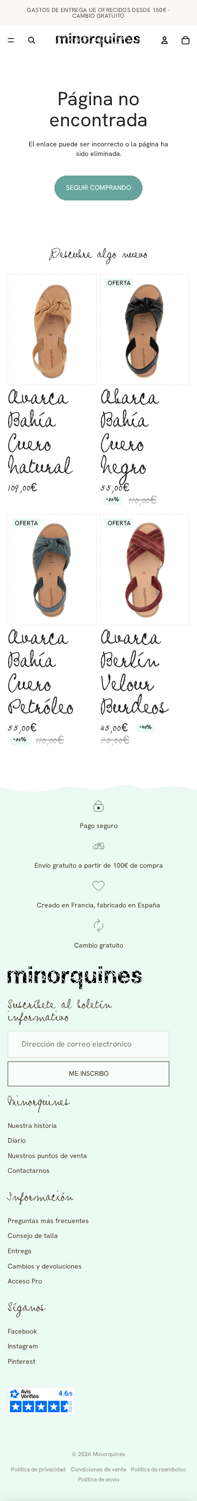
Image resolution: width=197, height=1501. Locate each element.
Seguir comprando (98, 187)
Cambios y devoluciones (45, 1266)
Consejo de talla (33, 1235)
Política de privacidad (38, 1469)
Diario (17, 1140)
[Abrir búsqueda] (31, 40)
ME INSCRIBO (89, 1073)
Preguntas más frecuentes (48, 1220)
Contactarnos (29, 1170)
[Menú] (11, 40)
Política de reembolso (158, 1469)
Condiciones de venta (98, 1469)
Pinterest (21, 1361)
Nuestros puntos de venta (47, 1155)
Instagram (23, 1346)
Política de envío (99, 1479)
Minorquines (109, 1454)
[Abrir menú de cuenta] (164, 40)
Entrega (20, 1251)
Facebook (22, 1331)
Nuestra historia (32, 1125)
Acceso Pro (25, 1281)
